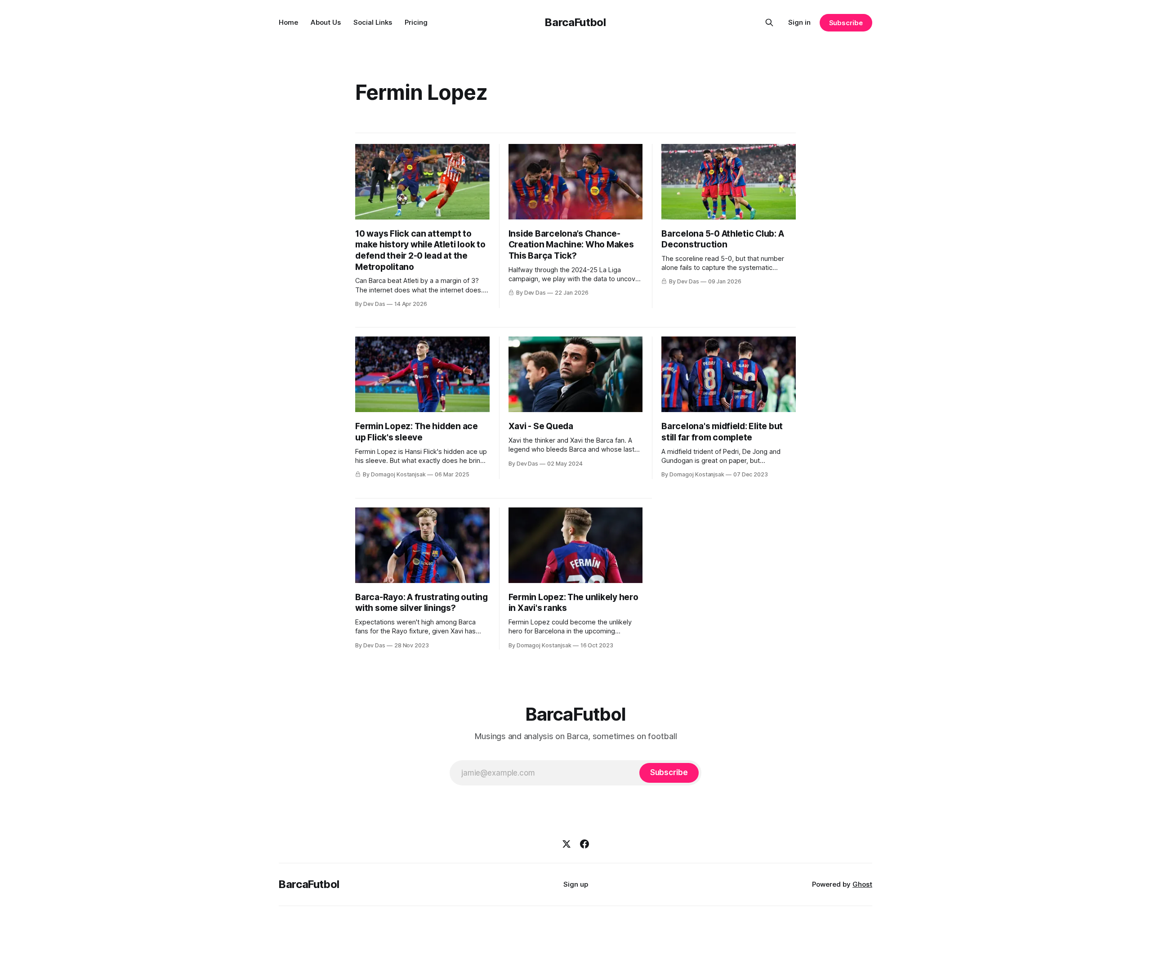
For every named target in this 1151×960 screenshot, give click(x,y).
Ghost (862, 884)
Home (288, 22)
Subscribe (846, 22)
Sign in (799, 22)
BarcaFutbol (575, 22)
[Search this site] (769, 22)
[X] (566, 843)
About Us (326, 22)
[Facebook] (584, 843)
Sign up (575, 884)
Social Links (372, 22)
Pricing (416, 22)
